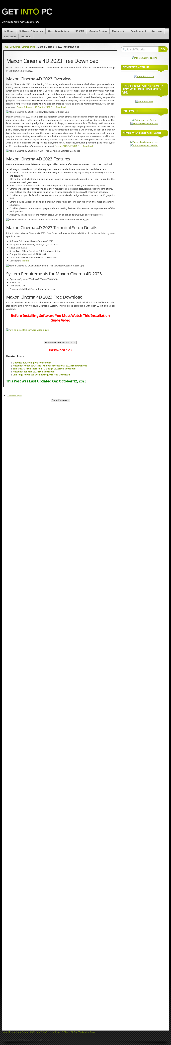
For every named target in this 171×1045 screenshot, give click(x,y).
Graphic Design (98, 31)
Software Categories (31, 31)
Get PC (27, 11)
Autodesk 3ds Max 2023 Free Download (33, 371)
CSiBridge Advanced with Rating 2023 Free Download (41, 374)
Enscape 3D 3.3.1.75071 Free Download (73, 145)
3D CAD (79, 31)
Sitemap (50, 1032)
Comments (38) (14, 395)
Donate (93, 1032)
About (19, 1032)
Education (10, 36)
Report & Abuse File (64, 1032)
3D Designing (28, 46)
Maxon (25, 260)
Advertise (85, 1032)
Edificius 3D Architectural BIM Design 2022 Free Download (44, 368)
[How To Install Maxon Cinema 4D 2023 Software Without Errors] (27, 329)
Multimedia (118, 31)
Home (10, 31)
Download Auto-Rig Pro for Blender (32, 362)
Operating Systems (59, 31)
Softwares (15, 46)
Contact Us (27, 1032)
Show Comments (60, 400)
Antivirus (156, 31)
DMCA (77, 1032)
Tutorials (26, 36)
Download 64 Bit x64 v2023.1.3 (60, 342)
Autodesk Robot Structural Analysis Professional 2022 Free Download (50, 365)
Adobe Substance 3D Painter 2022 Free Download (41, 107)
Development (138, 31)
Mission (12, 1032)
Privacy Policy (39, 1032)
